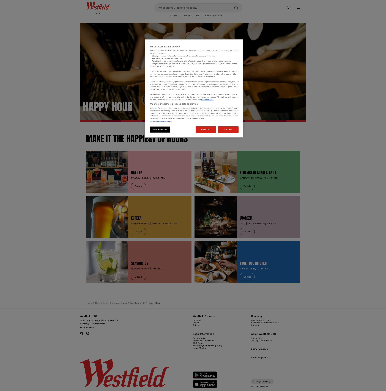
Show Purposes (159, 129)
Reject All (205, 129)
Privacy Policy (207, 100)
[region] (194, 88)
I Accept (228, 129)
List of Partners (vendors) (161, 121)
